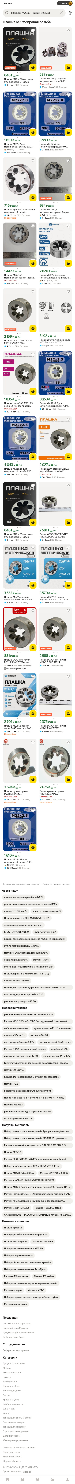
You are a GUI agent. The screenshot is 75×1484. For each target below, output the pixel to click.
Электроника (10, 1381)
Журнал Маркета (12, 1461)
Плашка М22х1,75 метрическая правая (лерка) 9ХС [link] (19, 276)
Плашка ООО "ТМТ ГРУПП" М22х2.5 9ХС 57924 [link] (18, 342)
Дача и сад (8, 1408)
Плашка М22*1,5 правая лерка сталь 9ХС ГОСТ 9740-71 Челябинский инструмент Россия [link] (19, 598)
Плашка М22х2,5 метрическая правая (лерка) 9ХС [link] (55, 211)
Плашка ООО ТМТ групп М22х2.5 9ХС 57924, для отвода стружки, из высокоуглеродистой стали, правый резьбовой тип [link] (19, 661)
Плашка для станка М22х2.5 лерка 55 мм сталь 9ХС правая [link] (54, 470)
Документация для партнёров (19, 1332)
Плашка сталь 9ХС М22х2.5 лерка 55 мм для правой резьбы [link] (18, 404)
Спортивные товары (13, 1422)
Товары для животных (14, 1426)
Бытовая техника (12, 1372)
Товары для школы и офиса (17, 1417)
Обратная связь (11, 1452)
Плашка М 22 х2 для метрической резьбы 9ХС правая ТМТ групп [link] (17, 145)
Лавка (22, 1479)
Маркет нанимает (12, 1456)
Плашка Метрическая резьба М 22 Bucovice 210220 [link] (55, 341)
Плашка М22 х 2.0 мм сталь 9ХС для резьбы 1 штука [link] (18, 80)
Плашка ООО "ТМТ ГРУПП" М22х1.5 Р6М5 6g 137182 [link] (54, 535)
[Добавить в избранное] (33, 30)
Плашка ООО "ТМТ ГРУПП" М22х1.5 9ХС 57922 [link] (54, 727)
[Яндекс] (26, 1472)
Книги (6, 1413)
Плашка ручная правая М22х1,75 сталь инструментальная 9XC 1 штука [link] (17, 792)
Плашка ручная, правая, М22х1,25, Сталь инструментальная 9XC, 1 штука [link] (53, 792)
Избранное (37, 1479)
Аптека (6, 1395)
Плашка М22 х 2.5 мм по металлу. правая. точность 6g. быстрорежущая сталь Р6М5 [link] (55, 276)
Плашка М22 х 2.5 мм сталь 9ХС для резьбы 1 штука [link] (18, 535)
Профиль (67, 1479)
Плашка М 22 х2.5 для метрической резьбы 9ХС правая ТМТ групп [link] (17, 470)
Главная (7, 1479)
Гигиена (7, 1377)
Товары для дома (12, 1390)
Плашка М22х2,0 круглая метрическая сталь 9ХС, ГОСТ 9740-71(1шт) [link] (53, 80)
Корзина (52, 1479)
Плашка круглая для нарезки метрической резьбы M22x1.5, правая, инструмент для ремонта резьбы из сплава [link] (19, 211)
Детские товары (11, 1435)
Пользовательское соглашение (19, 1447)
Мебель (7, 1368)
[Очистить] (61, 13)
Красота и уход (11, 1399)
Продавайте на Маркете (15, 1328)
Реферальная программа (16, 1350)
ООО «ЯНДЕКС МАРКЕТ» (24, 1467)
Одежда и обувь (11, 1386)
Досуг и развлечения (14, 1363)
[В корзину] (33, 67)
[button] (70, 13)
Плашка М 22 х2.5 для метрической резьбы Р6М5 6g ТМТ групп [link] (54, 404)
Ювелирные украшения (15, 1440)
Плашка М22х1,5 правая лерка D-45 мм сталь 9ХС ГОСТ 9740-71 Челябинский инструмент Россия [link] (19, 727)
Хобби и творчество (13, 1404)
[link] (23, 897)
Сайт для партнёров (13, 1337)
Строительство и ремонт (16, 1431)
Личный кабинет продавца (17, 1323)
